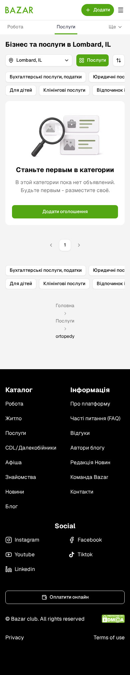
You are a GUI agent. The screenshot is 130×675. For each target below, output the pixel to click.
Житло (13, 418)
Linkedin (25, 569)
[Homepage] (19, 10)
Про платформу (90, 403)
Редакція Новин (90, 462)
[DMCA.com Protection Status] (113, 619)
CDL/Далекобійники (30, 447)
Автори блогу (87, 447)
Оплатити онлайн (69, 597)
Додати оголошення (65, 211)
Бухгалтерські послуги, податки (46, 77)
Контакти (81, 491)
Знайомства (20, 477)
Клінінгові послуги (64, 90)
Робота (15, 27)
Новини (14, 491)
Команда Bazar (89, 477)
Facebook (90, 539)
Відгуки (80, 433)
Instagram (27, 539)
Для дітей (21, 90)
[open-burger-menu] (121, 10)
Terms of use (109, 637)
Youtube (25, 554)
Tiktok (85, 554)
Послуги (66, 27)
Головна (65, 305)
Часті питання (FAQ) (95, 418)
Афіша (13, 462)
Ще (112, 27)
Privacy (14, 637)
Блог (11, 506)
